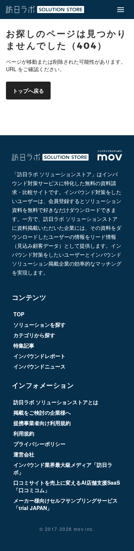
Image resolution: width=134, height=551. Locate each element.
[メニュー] (120, 9)
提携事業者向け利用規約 (42, 423)
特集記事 (23, 345)
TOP (18, 314)
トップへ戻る (28, 90)
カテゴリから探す (34, 335)
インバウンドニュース (39, 366)
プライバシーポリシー (39, 443)
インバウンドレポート (39, 356)
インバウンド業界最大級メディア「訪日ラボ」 (62, 468)
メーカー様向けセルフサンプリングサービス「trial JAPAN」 (65, 504)
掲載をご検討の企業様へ (42, 412)
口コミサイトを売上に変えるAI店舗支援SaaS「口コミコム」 (66, 486)
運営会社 (23, 454)
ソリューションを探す (39, 324)
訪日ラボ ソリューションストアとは (55, 402)
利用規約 (23, 433)
